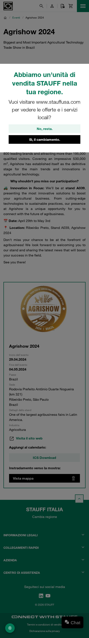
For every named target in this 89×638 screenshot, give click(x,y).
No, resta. (44, 129)
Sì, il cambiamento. (44, 139)
